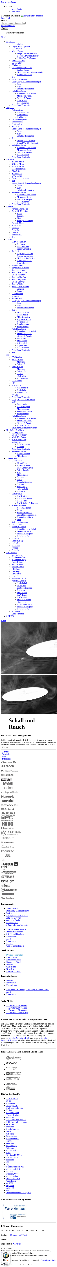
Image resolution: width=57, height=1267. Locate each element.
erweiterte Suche (13, 920)
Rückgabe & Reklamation (17, 915)
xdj (7, 1164)
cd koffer (10, 1124)
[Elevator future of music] (32, 16)
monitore (10, 1127)
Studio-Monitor (12, 1129)
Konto (3, 620)
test (7, 1190)
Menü (3, 37)
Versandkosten (12, 908)
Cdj (7, 1162)
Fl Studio (10, 1110)
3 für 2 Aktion (12, 1098)
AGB (8, 939)
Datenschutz (11, 936)
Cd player (10, 1148)
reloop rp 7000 (12, 1112)
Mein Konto (17, 9)
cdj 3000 (10, 1185)
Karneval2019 (12, 1157)
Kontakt (9, 943)
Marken (9, 964)
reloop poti (10, 1103)
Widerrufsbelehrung (14, 932)
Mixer (8, 1131)
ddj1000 (9, 1183)
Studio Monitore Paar (15, 1167)
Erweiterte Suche (8, 25)
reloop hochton (12, 1138)
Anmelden (16, 11)
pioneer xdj (11, 1150)
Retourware (11, 983)
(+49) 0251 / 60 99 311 (17, 1235)
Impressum (11, 941)
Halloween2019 (13, 1178)
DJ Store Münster (13, 960)
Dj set (8, 1101)
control (9, 1141)
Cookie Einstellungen (15, 946)
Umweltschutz (12, 922)
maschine (10, 1160)
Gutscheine (11, 967)
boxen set (10, 1117)
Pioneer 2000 (11, 1174)
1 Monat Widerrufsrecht (16, 929)
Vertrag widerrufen (15, 955)
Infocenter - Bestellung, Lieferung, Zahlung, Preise (27, 989)
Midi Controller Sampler (16, 1122)
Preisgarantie (11, 957)
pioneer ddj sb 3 (13, 1169)
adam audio (11, 1143)
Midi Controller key (14, 1108)
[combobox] (13, 23)
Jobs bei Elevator (13, 918)
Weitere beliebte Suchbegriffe (18, 1193)
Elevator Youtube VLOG (19, 1038)
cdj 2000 (10, 1188)
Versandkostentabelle (48, 1260)
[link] (9, 6)
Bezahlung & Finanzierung (17, 911)
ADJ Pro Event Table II (16, 1120)
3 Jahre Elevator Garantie (17, 925)
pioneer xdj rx (12, 1176)
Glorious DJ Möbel (14, 1155)
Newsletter (10, 969)
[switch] (5, 1263)
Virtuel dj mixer (12, 1115)
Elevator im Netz (13, 971)
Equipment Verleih (14, 962)
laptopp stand (11, 1136)
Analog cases (11, 1105)
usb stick (10, 1134)
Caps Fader (11, 1181)
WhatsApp (16, 1244)
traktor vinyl (11, 1145)
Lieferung (10, 913)
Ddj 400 (9, 1171)
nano (8, 1153)
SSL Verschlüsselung (15, 934)
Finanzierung (11, 985)
